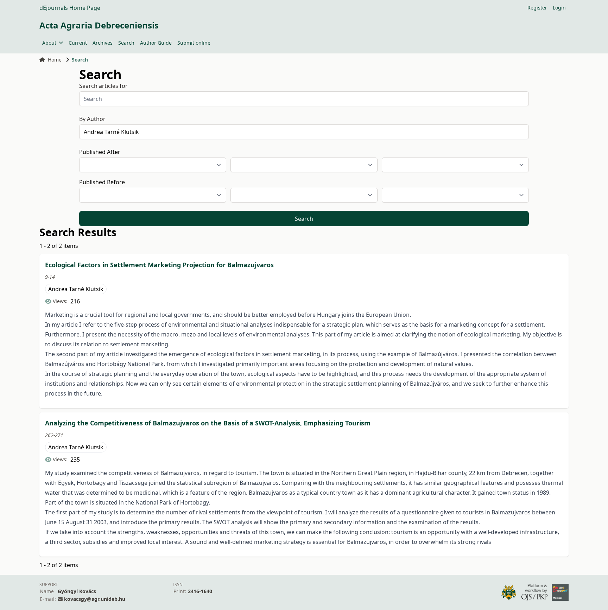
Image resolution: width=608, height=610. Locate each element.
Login (559, 7)
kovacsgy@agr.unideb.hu (94, 599)
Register (537, 7)
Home (55, 59)
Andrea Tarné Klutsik (75, 289)
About (49, 42)
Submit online (193, 42)
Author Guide (156, 42)
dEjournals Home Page (69, 8)
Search (126, 42)
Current (78, 42)
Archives (103, 42)
